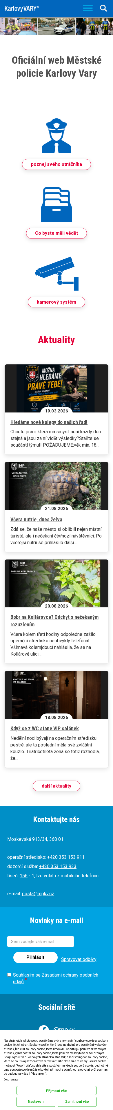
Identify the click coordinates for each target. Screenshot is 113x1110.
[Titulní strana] (21, 8)
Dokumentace (11, 1079)
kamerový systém (56, 302)
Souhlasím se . (55, 978)
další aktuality (56, 786)
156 (24, 875)
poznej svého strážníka (56, 164)
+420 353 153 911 (66, 857)
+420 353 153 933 (57, 866)
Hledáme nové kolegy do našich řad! (49, 422)
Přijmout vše (56, 1091)
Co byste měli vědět (56, 233)
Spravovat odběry (78, 959)
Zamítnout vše (77, 1102)
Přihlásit (35, 957)
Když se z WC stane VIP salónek (44, 728)
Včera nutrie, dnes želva (36, 519)
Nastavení (36, 1102)
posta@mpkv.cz (38, 893)
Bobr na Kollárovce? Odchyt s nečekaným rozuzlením (54, 621)
